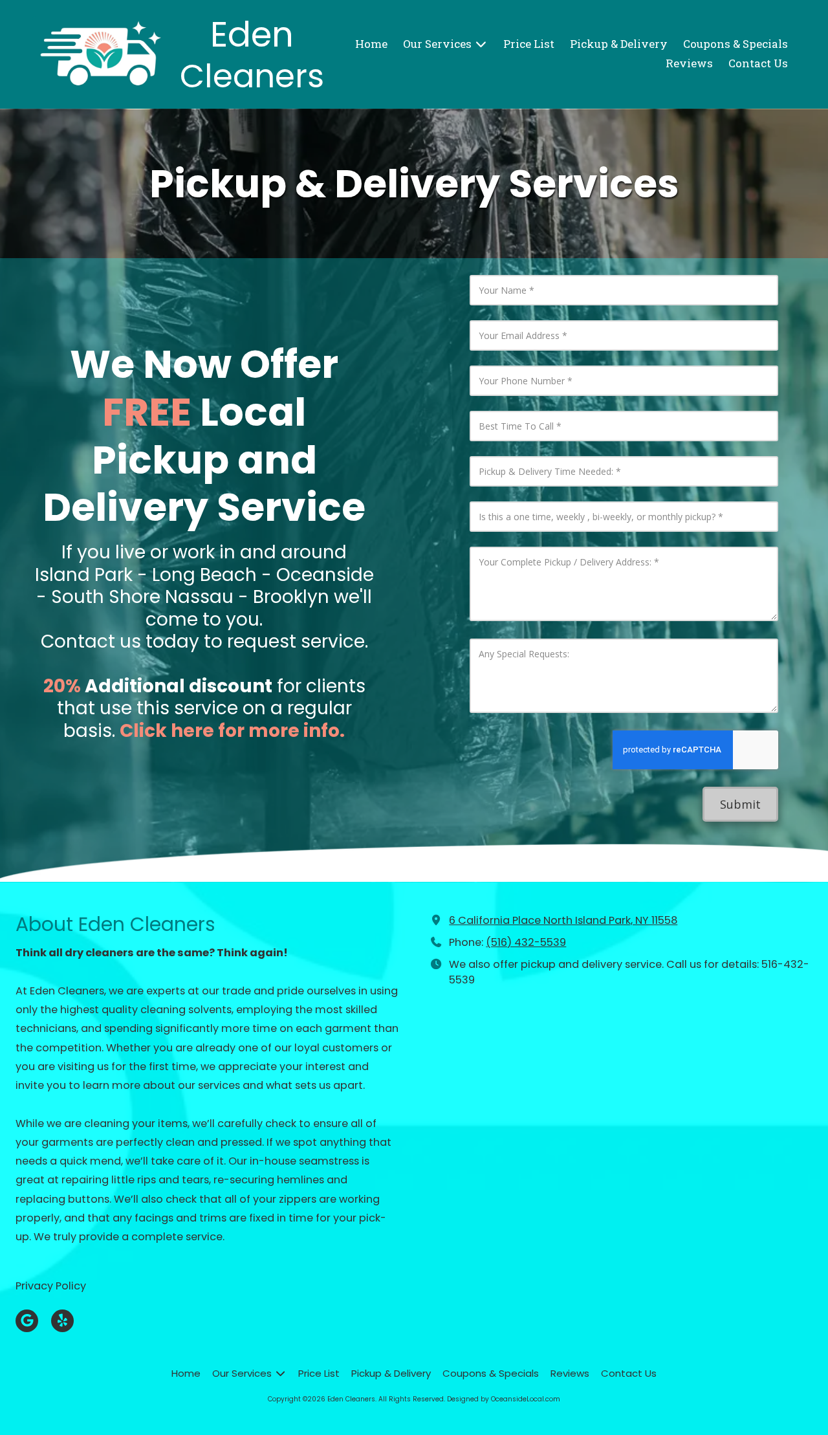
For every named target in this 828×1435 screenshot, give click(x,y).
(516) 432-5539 (526, 942)
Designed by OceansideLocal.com (503, 1399)
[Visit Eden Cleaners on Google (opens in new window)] (27, 1320)
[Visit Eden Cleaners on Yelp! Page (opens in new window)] (62, 1320)
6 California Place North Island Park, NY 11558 (563, 920)
